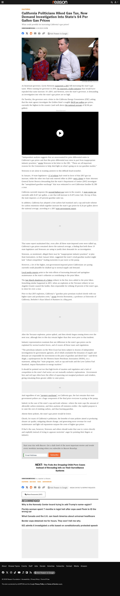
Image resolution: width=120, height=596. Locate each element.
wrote (40, 163)
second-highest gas (56, 192)
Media (76, 566)
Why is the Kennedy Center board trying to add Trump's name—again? (57, 504)
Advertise (50, 566)
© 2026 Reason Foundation (11, 579)
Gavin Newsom (47, 481)
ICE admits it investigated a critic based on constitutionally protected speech (60, 525)
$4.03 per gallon (77, 102)
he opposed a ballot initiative (69, 89)
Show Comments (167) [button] (34, 494)
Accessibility (25, 579)
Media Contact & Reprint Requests (82, 488)
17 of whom (53, 175)
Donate (42, 566)
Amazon (84, 566)
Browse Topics (14, 566)
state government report (66, 208)
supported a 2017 (62, 86)
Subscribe (54, 455)
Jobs (36, 566)
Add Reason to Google (59, 33)
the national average (73, 105)
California (26, 9)
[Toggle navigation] (2, 2)
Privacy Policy (35, 579)
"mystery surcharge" (48, 395)
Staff (30, 566)
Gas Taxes (33, 481)
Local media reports (30, 272)
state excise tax (90, 192)
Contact (69, 566)
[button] (116, 2)
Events (24, 566)
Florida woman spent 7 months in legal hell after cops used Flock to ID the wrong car (59, 510)
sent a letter (78, 178)
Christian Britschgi (28, 28)
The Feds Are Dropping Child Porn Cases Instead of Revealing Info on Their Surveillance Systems (60, 467)
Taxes (39, 481)
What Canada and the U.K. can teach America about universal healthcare (58, 516)
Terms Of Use (45, 579)
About (4, 566)
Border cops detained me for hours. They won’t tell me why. (51, 520)
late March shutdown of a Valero (38, 280)
